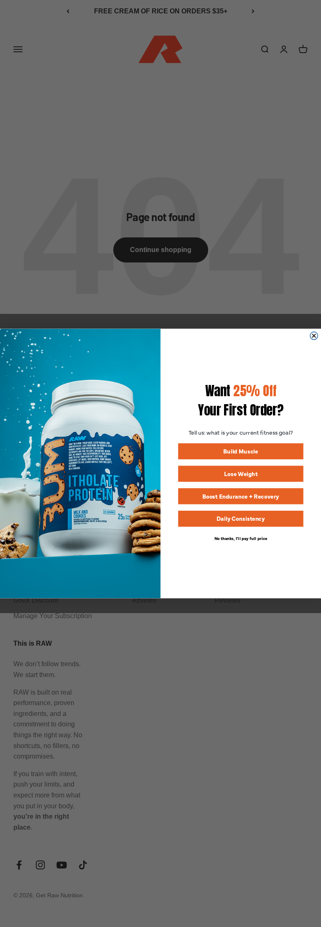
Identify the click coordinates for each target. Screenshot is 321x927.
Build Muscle (240, 451)
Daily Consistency (241, 518)
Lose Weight (241, 474)
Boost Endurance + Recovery (240, 496)
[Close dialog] (314, 335)
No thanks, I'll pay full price (241, 538)
